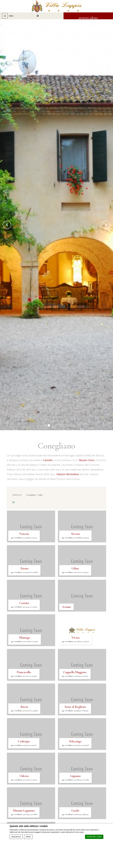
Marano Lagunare (24, 812)
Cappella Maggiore (75, 673)
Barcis (24, 708)
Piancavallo (24, 673)
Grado (75, 812)
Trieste (24, 570)
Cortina (24, 604)
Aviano (66, 607)
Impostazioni (16, 837)
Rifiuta (28, 837)
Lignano (75, 777)
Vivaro (75, 639)
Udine (75, 570)
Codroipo (24, 743)
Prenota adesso (88, 17)
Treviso (75, 535)
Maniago (24, 639)
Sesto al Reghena (75, 708)
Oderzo (24, 777)
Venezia (24, 535)
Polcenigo (75, 743)
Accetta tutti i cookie (94, 837)
